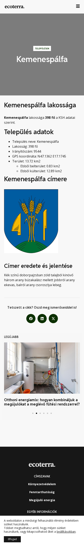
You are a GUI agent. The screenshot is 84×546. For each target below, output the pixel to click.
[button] (30, 318)
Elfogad (12, 539)
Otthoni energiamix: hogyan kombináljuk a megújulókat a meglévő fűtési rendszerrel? (42, 402)
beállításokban (66, 532)
